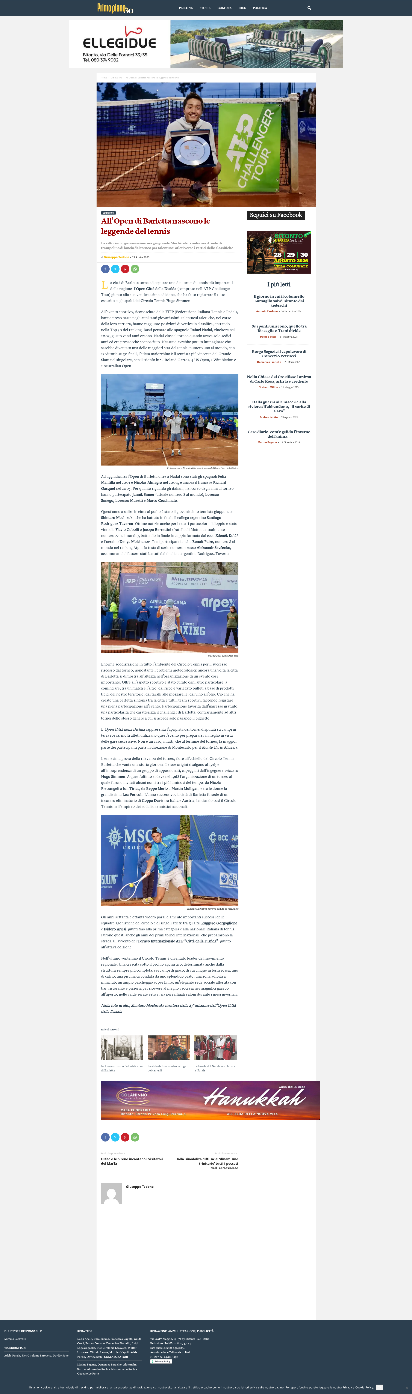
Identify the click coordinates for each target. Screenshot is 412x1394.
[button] (309, 8)
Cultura (225, 8)
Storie (205, 8)
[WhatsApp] (135, 269)
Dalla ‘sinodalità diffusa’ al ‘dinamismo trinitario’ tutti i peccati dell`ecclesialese (207, 1163)
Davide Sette (268, 336)
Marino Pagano (267, 442)
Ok (380, 1387)
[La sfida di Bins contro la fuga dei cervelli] (169, 1047)
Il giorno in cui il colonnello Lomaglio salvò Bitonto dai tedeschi (279, 301)
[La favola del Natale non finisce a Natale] (215, 1047)
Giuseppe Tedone (116, 257)
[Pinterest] (125, 269)
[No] (406, 1388)
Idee (242, 8)
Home (104, 77)
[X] (115, 269)
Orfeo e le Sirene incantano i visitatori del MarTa (132, 1161)
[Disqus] (169, 1262)
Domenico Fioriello (269, 362)
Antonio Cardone (267, 311)
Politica (260, 8)
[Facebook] (105, 269)
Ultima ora (116, 77)
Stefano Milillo (268, 387)
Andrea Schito (269, 417)
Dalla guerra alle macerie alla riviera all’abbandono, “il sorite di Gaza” (279, 406)
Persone (186, 8)
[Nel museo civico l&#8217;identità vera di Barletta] (122, 1047)
